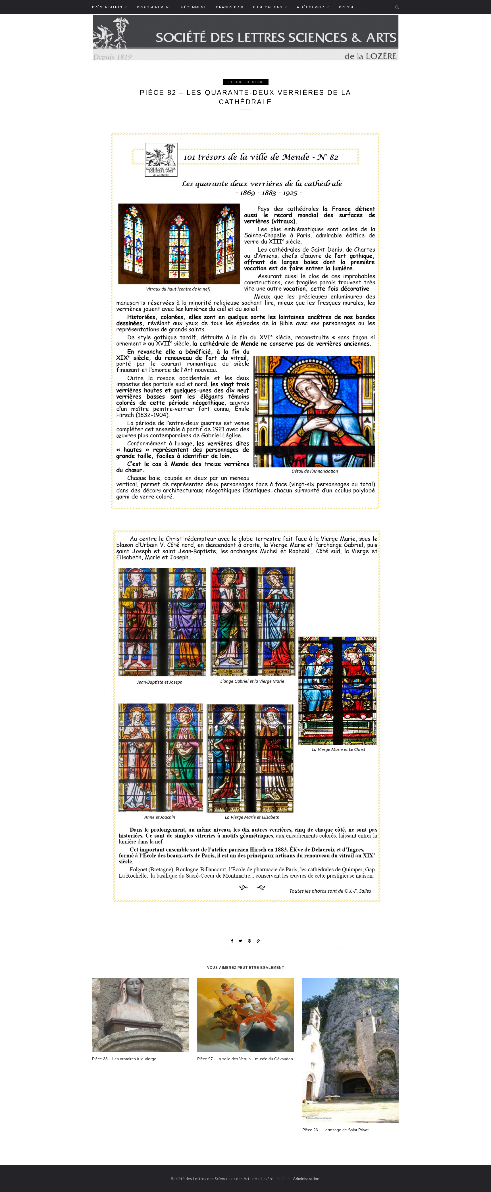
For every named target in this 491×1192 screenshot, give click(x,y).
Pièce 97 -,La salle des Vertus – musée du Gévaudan (245, 1059)
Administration (306, 1178)
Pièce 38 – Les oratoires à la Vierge (124, 1059)
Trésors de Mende (245, 81)
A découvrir (310, 7)
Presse (347, 7)
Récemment (193, 7)
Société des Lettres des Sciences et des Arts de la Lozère (222, 1178)
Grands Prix (230, 7)
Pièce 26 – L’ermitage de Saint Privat (335, 1130)
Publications (267, 7)
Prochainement (154, 7)
